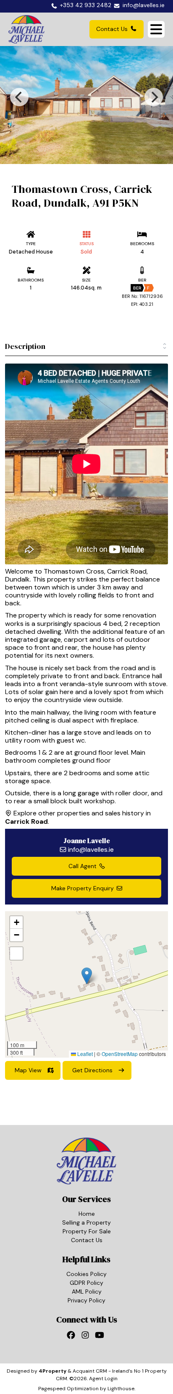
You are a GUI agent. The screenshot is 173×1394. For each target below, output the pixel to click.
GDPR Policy (86, 1282)
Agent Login (103, 1378)
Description (25, 346)
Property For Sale (87, 1231)
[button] (86, 975)
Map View (28, 1070)
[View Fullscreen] (16, 953)
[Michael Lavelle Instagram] (86, 1337)
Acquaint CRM (90, 1371)
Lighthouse (120, 1388)
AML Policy (87, 1291)
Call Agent (82, 866)
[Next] (153, 97)
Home (87, 1213)
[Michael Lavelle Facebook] (72, 1337)
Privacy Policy (86, 1300)
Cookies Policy (86, 1274)
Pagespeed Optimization (68, 1388)
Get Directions (92, 1070)
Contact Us (112, 29)
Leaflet (84, 1053)
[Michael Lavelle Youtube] (100, 1337)
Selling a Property (86, 1222)
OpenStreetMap (120, 1053)
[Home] (26, 29)
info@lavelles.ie (91, 849)
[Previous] (19, 97)
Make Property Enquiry (82, 888)
